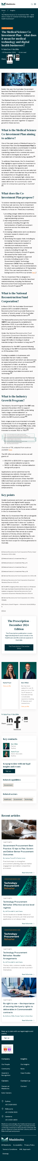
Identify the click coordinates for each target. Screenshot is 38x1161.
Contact (24, 1086)
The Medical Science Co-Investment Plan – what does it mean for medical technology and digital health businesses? (18, 17)
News (23, 1069)
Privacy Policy (29, 1145)
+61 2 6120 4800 (11, 1120)
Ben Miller (16, 49)
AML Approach (24, 1149)
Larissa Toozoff (10, 858)
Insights (12, 10)
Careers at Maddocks (5, 1087)
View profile (7, 686)
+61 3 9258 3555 (11, 1112)
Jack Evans (19, 911)
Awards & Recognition (6, 1074)
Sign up (7, 1038)
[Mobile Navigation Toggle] (34, 4)
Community (6, 1069)
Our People (6, 1064)
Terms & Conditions (10, 1149)
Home (3, 10)
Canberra (8, 1116)
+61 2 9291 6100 (11, 1105)
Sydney (8, 1101)
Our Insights (25, 1064)
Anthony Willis (10, 1016)
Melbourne (9, 1109)
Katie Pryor (7, 49)
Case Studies (25, 1073)
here (33, 273)
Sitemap (6, 1154)
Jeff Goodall (9, 911)
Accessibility (17, 1145)
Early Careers (6, 1093)
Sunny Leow (21, 858)
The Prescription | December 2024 (19, 647)
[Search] (31, 4)
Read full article (27, 873)
